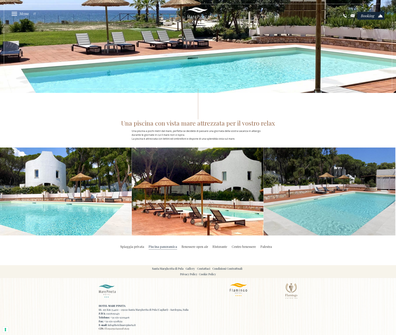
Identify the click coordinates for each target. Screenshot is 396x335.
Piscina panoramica (163, 247)
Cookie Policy (207, 274)
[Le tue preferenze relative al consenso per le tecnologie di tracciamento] (5, 330)
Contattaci (203, 268)
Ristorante (220, 247)
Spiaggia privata (132, 247)
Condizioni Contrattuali (227, 268)
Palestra (266, 247)
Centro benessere (244, 247)
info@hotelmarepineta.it (122, 325)
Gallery (190, 268)
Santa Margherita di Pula (167, 268)
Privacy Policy (188, 274)
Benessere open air (195, 247)
